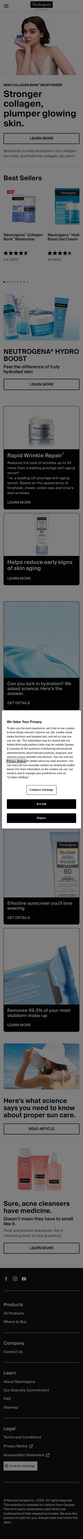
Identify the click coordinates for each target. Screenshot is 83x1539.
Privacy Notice (16, 761)
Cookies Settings (41, 789)
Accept (41, 804)
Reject (41, 818)
